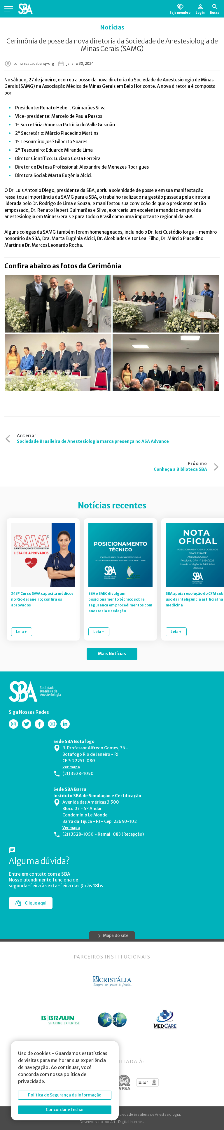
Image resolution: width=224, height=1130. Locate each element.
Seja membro (180, 12)
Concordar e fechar (65, 1109)
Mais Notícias (112, 653)
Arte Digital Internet (126, 1121)
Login (200, 12)
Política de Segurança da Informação (65, 1095)
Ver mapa (71, 767)
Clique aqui (35, 903)
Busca (215, 12)
